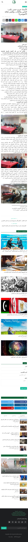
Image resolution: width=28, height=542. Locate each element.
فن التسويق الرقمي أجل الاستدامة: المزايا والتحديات (15, 272)
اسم (26, 366)
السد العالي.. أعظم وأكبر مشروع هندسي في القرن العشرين (14, 220)
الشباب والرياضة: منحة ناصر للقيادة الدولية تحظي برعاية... (10, 476)
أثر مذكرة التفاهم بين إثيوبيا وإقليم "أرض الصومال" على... (14, 251)
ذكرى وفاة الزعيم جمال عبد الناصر (19, 293)
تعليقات (24, 363)
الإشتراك (4, 528)
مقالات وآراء (24, 6)
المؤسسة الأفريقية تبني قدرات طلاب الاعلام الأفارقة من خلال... (10, 497)
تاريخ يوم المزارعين (22, 336)
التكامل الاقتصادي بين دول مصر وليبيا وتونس (17, 314)
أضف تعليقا (23, 388)
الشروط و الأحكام (17, 536)
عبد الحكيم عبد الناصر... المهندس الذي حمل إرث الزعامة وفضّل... (10, 433)
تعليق (26, 378)
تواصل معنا (11, 536)
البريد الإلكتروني (24, 372)
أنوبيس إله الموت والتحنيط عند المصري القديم (10, 426)
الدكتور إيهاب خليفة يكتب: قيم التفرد (19, 357)
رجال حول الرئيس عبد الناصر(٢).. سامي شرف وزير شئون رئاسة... (11, 447)
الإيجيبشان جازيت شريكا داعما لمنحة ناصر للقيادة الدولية (14, 225)
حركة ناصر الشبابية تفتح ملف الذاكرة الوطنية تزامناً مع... (10, 490)
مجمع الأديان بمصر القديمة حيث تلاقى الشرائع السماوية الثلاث (10, 420)
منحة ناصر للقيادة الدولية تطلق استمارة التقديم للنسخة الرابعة (11, 483)
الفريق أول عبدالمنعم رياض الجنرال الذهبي (10, 439)
